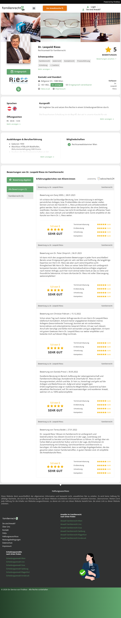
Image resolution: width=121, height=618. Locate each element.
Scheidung (43, 65)
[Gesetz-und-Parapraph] (20, 27)
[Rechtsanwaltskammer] (18, 89)
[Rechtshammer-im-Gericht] (100, 27)
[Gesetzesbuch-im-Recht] (60, 27)
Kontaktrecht (69, 61)
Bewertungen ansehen (106, 59)
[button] (34, 8)
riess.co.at (45, 88)
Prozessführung (83, 61)
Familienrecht (44, 61)
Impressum (60, 88)
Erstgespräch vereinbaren (80, 84)
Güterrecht (57, 61)
